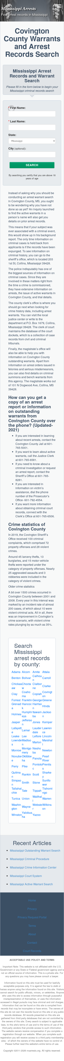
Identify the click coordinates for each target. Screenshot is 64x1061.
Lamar (26, 730)
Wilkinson (47, 807)
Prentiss (46, 766)
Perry (15, 766)
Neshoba (37, 750)
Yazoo (37, 815)
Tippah (37, 791)
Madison (26, 742)
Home (32, 900)
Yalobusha (27, 815)
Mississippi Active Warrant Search (31, 884)
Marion (37, 742)
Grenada (16, 706)
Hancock (27, 706)
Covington (47, 694)
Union (26, 798)
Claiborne (37, 686)
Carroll (46, 678)
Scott (36, 774)
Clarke (46, 686)
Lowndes (17, 742)
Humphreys (27, 714)
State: (12, 135)
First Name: (17, 108)
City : (17, 148)
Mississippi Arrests (18, 8)
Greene (47, 700)
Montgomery (26, 750)
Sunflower (46, 782)
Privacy (32, 909)
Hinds (46, 706)
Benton (16, 678)
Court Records (32, 951)
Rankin (26, 774)
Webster (37, 807)
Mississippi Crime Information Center (33, 867)
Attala (46, 672)
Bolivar (26, 678)
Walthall (37, 799)
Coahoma (26, 694)
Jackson (46, 714)
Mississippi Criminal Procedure (29, 859)
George (37, 700)
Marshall (47, 742)
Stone (36, 782)
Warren (46, 798)
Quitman (16, 774)
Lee (24, 736)
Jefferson (27, 722)
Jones (36, 722)
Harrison (37, 706)
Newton (47, 750)
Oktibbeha (27, 758)
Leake (15, 736)
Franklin (27, 700)
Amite (36, 672)
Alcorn (26, 672)
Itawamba (37, 714)
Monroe (16, 750)
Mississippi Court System (26, 876)
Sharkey (46, 774)
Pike (25, 766)
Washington (16, 807)
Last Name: (16, 121)
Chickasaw (17, 686)
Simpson (16, 782)
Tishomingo (47, 790)
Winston (17, 815)
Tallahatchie (17, 790)
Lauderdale (37, 730)
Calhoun (37, 678)
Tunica (16, 798)
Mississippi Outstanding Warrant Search (35, 850)
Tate (24, 791)
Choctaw (26, 686)
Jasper (16, 722)
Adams (16, 672)
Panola (37, 758)
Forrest (16, 700)
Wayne (26, 807)
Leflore (37, 736)
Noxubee (17, 758)
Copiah (37, 694)
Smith (25, 782)
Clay (14, 694)
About (32, 934)
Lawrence (47, 730)
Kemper (47, 722)
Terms (32, 926)
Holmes (16, 714)
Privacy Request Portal (32, 917)
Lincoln (47, 736)
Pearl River (45, 758)
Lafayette (17, 730)
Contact (32, 943)
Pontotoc (37, 766)
